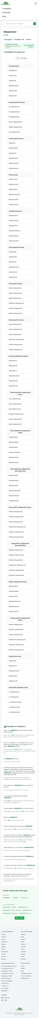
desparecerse (25, 913)
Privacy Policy (25, 978)
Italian (22, 941)
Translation (23, 58)
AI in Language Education (8, 966)
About (22, 968)
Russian (3, 937)
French (3, 954)
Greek (3, 934)
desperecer (28, 910)
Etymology (6, 12)
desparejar (12, 910)
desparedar (23, 907)
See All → (4, 959)
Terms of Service (26, 976)
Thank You (4, 986)
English (3, 946)
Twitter (6, 1000)
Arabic (3, 939)
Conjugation (6, 8)
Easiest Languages (7, 981)
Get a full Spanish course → (29, 46)
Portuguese (4, 951)
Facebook (7, 997)
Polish (22, 956)
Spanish (15, 897)
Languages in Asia (6, 976)
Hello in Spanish (6, 978)
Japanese (4, 941)
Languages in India (6, 971)
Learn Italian (4, 988)
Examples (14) (19, 39)
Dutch (3, 949)
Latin (22, 937)
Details (28, 39)
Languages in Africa (7, 968)
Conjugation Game (26, 973)
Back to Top (19, 918)
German (3, 956)
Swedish (23, 951)
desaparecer (10, 913)
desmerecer (9, 907)
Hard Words (4, 983)
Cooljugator (6, 897)
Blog (4, 16)
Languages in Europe (7, 973)
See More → (5, 990)
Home (22, 966)
